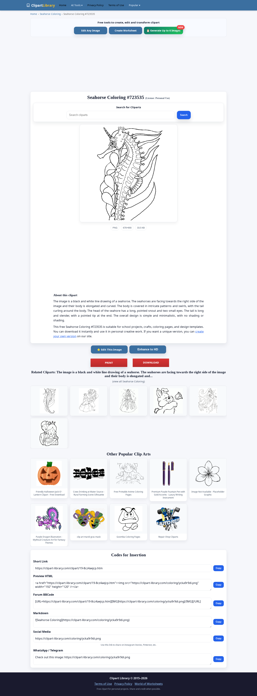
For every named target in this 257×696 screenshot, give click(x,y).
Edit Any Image (90, 30)
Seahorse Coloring (50, 14)
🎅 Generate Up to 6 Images (165, 29)
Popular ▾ (134, 5)
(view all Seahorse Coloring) (128, 381)
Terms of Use (116, 5)
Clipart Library (120, 678)
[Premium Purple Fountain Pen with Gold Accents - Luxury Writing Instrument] (168, 473)
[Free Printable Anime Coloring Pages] (128, 473)
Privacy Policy (95, 5)
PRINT (109, 362)
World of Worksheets (149, 684)
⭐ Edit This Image (109, 349)
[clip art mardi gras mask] (89, 518)
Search (184, 115)
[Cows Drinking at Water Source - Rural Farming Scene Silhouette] (89, 473)
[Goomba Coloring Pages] (128, 518)
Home (62, 5)
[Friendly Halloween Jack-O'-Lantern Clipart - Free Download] (49, 473)
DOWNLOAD (151, 362)
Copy (218, 568)
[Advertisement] (128, 64)
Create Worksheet (126, 30)
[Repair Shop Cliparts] (168, 518)
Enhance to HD (147, 349)
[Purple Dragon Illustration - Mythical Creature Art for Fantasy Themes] (49, 518)
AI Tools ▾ (77, 5)
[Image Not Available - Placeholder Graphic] (208, 473)
